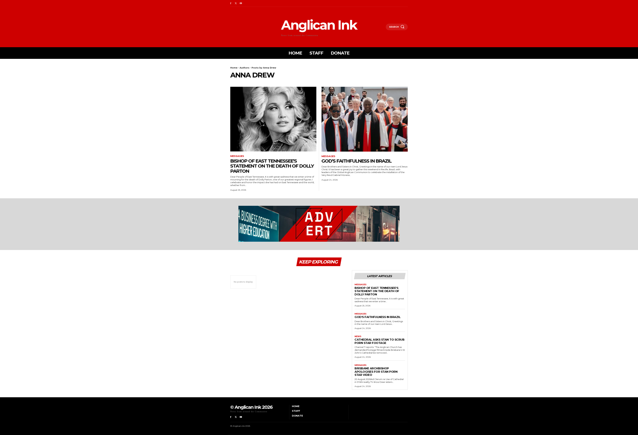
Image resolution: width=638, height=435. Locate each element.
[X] (236, 3)
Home (233, 67)
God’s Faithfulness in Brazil (356, 161)
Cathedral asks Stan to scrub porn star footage (379, 341)
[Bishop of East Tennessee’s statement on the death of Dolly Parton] (273, 119)
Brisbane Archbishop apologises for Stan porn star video (376, 371)
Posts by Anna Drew (264, 67)
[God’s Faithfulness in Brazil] (364, 119)
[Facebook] (230, 3)
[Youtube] (241, 3)
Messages (237, 156)
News (358, 336)
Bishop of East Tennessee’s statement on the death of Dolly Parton (272, 166)
